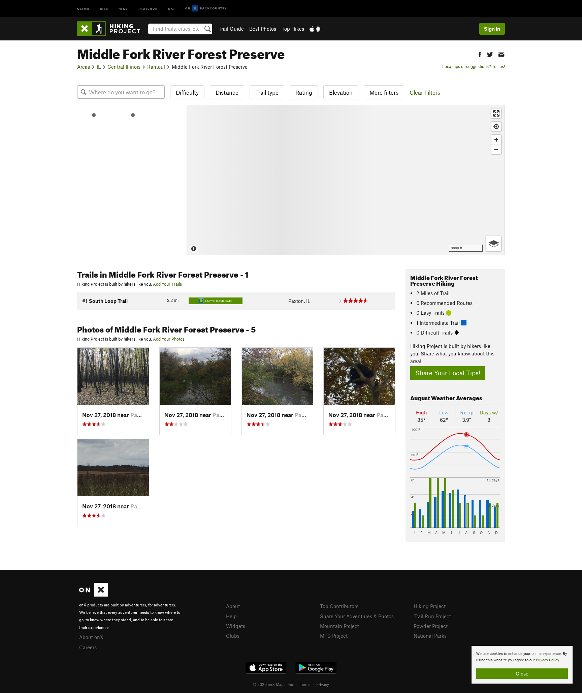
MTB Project (334, 636)
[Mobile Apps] (315, 29)
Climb (83, 8)
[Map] (346, 180)
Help (231, 616)
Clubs (232, 636)
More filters (383, 92)
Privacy (322, 684)
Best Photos (262, 29)
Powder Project (431, 626)
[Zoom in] (496, 140)
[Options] (493, 243)
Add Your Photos (169, 339)
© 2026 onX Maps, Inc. (273, 684)
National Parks (430, 636)
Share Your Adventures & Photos (357, 616)
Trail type (267, 92)
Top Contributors (339, 606)
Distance (227, 92)
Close (522, 673)
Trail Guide (231, 29)
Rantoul (156, 67)
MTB (104, 8)
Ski (171, 8)
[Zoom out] (496, 149)
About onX (91, 637)
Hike (123, 8)
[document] (522, 665)
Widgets (235, 626)
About (233, 606)
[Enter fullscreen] (496, 113)
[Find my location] (496, 126)
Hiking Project (430, 606)
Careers (88, 647)
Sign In (492, 29)
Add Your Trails (167, 284)
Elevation (341, 92)
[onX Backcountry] (206, 8)
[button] (480, 54)
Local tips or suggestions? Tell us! (473, 66)
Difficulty (187, 92)
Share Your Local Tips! (447, 373)
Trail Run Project (432, 616)
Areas (83, 67)
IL (99, 67)
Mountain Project (339, 626)
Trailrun (148, 8)
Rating (303, 92)
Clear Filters (425, 92)
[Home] (112, 28)
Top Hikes (293, 29)
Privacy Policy (547, 660)
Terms (305, 684)
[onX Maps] (93, 595)
